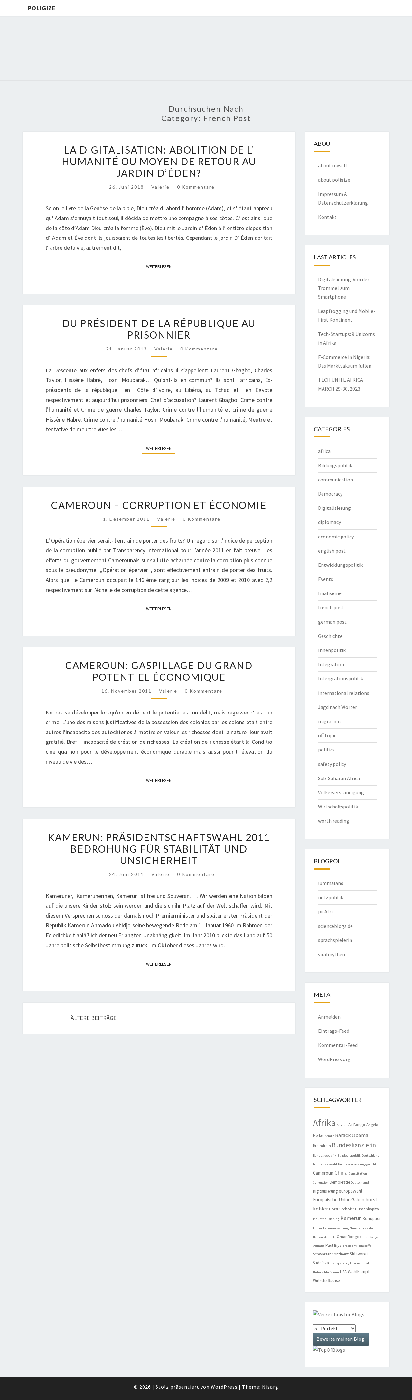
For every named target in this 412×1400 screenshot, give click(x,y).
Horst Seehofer (341, 1209)
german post (332, 622)
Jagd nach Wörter (337, 707)
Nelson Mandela (324, 1237)
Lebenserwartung (336, 1228)
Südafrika (321, 1262)
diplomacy (329, 522)
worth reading (333, 820)
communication (335, 479)
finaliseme (330, 593)
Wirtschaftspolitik (338, 806)
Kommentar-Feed (338, 1045)
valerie (160, 187)
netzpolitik (330, 897)
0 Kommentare (196, 187)
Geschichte (330, 636)
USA (343, 1271)
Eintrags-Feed (333, 1031)
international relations (343, 693)
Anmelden (329, 1016)
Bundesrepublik (324, 1155)
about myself (332, 165)
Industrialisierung (326, 1219)
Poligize (41, 8)
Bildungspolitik (335, 465)
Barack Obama (351, 1135)
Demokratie (340, 1182)
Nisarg (270, 1387)
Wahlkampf (359, 1271)
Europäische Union (332, 1200)
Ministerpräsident (363, 1228)
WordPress (224, 1387)
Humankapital (367, 1209)
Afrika (324, 1123)
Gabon (357, 1200)
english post (332, 550)
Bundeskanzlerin (354, 1145)
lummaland (330, 883)
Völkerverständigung (341, 792)
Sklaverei (359, 1254)
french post (331, 607)
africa (324, 451)
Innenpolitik (332, 650)
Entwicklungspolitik (340, 565)
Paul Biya (333, 1245)
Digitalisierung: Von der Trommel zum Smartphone (343, 288)
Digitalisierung (334, 508)
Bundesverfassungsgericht (357, 1164)
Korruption (372, 1218)
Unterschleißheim (326, 1272)
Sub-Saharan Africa (339, 778)
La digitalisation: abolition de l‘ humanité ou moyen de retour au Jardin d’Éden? (159, 161)
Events (325, 579)
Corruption (321, 1183)
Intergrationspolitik (340, 678)
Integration (331, 664)
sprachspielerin (335, 940)
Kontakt (327, 217)
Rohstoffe (364, 1246)
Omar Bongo (348, 1236)
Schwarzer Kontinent (331, 1254)
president (349, 1246)
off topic (327, 735)
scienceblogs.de (335, 926)
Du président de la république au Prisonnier (159, 329)
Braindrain (322, 1146)
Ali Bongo (356, 1124)
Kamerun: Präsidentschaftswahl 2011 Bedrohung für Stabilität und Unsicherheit (159, 848)
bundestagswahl (325, 1164)
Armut (329, 1136)
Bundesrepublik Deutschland (358, 1155)
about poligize (334, 179)
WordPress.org (334, 1059)
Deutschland (360, 1183)
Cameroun (323, 1173)
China (341, 1172)
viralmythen (331, 954)
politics (326, 749)
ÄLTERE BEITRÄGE (93, 1018)
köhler (317, 1228)
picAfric (326, 911)
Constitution (358, 1173)
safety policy (332, 764)
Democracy (330, 493)
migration (329, 721)
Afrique (342, 1125)
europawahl (350, 1191)
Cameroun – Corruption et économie (159, 505)
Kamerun (351, 1218)
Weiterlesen (160, 266)
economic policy (336, 536)
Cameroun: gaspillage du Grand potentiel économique (159, 671)
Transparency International (349, 1263)
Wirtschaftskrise (326, 1280)
